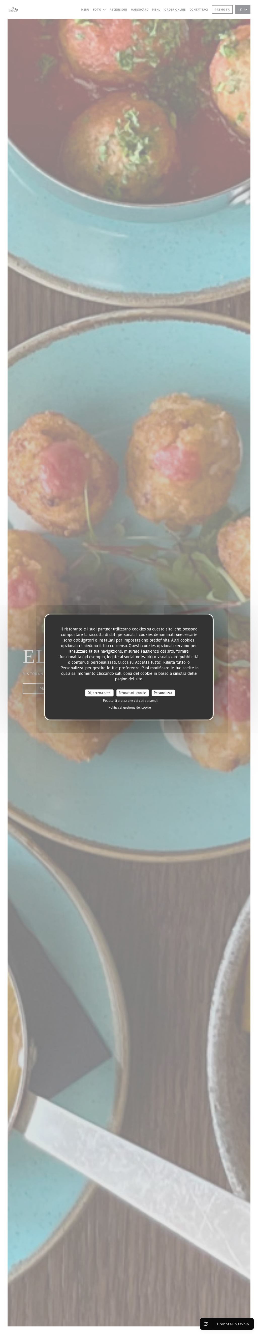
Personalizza (163, 693)
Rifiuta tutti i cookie (132, 693)
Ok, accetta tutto (99, 693)
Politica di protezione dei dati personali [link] (130, 700)
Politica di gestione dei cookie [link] (130, 707)
